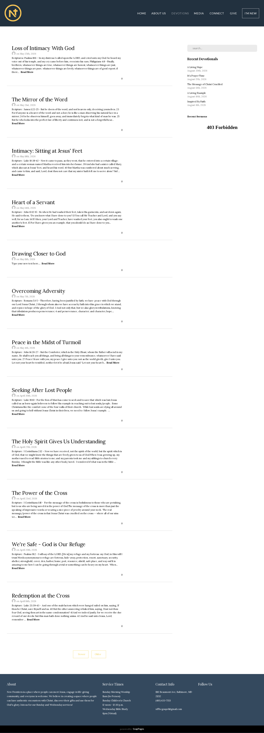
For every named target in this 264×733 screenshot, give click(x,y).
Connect (217, 13)
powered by (132, 729)
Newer (80, 654)
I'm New (251, 13)
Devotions (180, 13)
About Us (158, 13)
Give (233, 13)
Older (99, 654)
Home (141, 13)
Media (199, 13)
